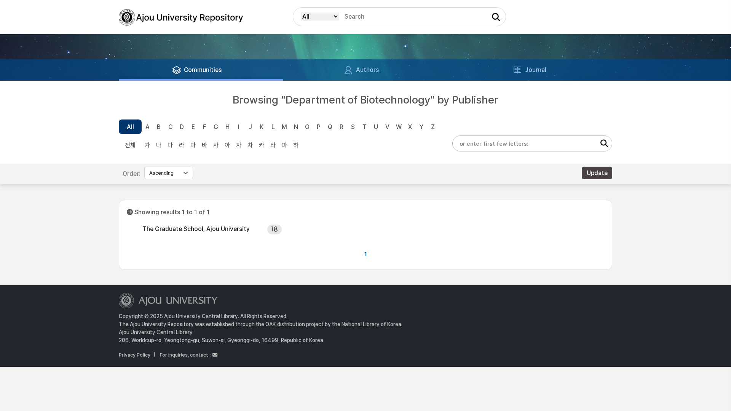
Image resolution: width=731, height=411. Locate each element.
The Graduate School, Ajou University (196, 229)
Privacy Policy (134, 355)
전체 (130, 145)
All (130, 127)
